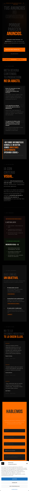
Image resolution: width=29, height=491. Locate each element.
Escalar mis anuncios (12, 49)
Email (5, 434)
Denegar (14, 482)
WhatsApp (6, 441)
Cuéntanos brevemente (10, 453)
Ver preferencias (14, 486)
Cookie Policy (14, 489)
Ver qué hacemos (14, 53)
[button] (27, 463)
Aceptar (14, 479)
